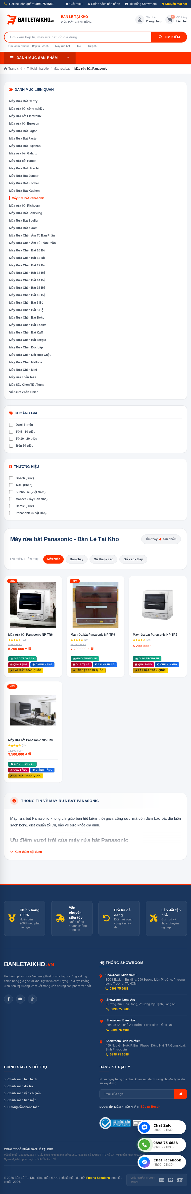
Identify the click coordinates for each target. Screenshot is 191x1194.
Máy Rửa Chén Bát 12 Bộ (27, 265)
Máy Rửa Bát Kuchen (24, 190)
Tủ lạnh (92, 46)
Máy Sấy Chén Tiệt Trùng (26, 384)
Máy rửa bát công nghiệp (26, 108)
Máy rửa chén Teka (22, 377)
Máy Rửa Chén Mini (23, 370)
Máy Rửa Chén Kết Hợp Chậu (30, 355)
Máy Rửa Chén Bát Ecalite (28, 325)
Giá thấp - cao (103, 559)
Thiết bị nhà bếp (38, 68)
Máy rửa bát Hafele (22, 161)
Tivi (79, 46)
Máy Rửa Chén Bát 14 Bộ (27, 280)
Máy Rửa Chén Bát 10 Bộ (27, 250)
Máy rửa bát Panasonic (28, 198)
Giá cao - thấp (133, 559)
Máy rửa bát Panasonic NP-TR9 (93, 634)
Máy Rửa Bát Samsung (25, 213)
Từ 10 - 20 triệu (26, 438)
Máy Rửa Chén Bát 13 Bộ (27, 273)
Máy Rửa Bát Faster (23, 138)
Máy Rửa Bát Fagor (23, 131)
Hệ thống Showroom (143, 4)
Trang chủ (15, 68)
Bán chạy (76, 559)
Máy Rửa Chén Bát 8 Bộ (26, 310)
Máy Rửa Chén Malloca (25, 362)
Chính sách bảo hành (105, 4)
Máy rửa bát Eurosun (24, 123)
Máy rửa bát (62, 46)
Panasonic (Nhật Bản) (31, 513)
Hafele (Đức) (25, 506)
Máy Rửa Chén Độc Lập (26, 347)
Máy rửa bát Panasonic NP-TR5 (155, 634)
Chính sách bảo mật (21, 1100)
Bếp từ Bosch (40, 46)
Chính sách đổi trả (20, 1086)
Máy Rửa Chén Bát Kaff (26, 332)
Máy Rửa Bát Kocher (24, 183)
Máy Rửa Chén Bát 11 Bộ (27, 258)
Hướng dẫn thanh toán (23, 1107)
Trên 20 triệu (24, 445)
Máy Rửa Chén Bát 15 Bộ (27, 287)
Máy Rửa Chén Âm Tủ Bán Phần (32, 235)
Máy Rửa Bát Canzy (23, 101)
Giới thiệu (76, 4)
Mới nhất (53, 559)
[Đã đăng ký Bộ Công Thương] (115, 1123)
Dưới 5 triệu (24, 425)
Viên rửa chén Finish (23, 392)
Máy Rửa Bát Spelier (24, 220)
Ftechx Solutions (98, 1178)
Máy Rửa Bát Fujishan (25, 146)
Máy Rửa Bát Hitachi (24, 168)
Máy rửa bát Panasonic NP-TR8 (30, 740)
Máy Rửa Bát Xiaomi (23, 228)
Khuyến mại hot (176, 4)
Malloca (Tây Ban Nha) (32, 499)
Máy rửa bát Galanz (23, 153)
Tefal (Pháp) (24, 485)
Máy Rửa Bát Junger (24, 176)
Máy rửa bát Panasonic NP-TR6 (30, 634)
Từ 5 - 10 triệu (25, 431)
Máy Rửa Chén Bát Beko (26, 317)
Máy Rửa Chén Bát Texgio (27, 340)
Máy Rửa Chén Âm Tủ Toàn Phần (32, 243)
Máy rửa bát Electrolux (25, 116)
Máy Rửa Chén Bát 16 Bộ (27, 295)
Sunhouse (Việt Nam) (31, 492)
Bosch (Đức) (25, 478)
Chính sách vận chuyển (24, 1093)
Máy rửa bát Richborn (24, 205)
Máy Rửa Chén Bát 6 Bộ (26, 302)
